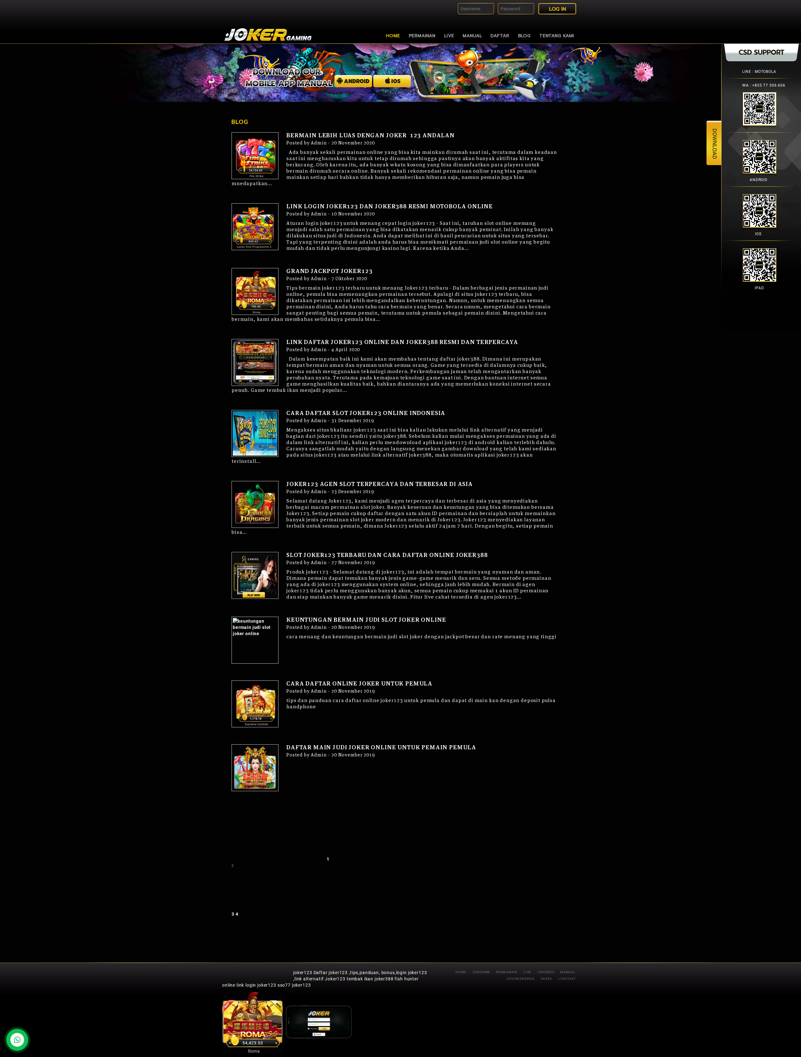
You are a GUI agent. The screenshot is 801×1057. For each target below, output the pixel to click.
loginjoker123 (520, 978)
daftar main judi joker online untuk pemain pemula (381, 748)
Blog (524, 36)
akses (546, 978)
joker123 (302, 972)
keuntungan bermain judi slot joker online (366, 620)
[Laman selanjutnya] (286, 914)
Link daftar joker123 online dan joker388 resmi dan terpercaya (402, 342)
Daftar (500, 36)
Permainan (422, 36)
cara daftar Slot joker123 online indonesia (365, 413)
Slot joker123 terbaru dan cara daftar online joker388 (387, 555)
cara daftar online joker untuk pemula (359, 684)
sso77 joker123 (294, 985)
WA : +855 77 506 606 (763, 85)
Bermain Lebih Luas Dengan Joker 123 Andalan (370, 136)
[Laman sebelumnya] (278, 859)
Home (393, 36)
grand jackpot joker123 (329, 271)
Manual (472, 36)
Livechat (567, 978)
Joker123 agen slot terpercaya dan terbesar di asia (379, 484)
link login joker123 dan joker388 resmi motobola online (389, 207)
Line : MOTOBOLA (759, 71)
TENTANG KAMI (556, 36)
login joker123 (260, 985)
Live (449, 36)
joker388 (481, 972)
